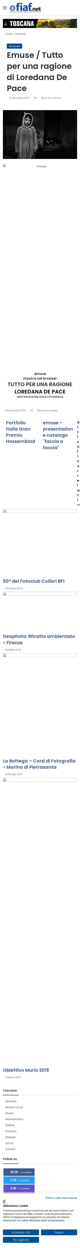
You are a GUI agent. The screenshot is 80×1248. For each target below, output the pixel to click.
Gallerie (10, 1125)
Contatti (10, 1149)
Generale (20, 33)
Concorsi (10, 1131)
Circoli (9, 1143)
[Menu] (5, 9)
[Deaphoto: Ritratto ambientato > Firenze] (40, 612)
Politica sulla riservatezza (61, 1197)
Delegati (10, 1137)
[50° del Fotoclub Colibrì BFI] (40, 543)
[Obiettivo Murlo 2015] (40, 922)
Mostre (9, 1113)
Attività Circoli (14, 1107)
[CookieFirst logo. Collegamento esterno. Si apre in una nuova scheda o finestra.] (4, 1201)
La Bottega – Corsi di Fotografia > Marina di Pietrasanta (39, 764)
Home (9, 33)
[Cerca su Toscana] (75, 9)
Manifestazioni (14, 1119)
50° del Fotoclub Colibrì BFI (33, 581)
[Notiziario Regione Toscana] (25, 7)
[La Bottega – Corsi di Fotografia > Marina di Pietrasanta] (40, 705)
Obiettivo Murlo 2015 (26, 1070)
